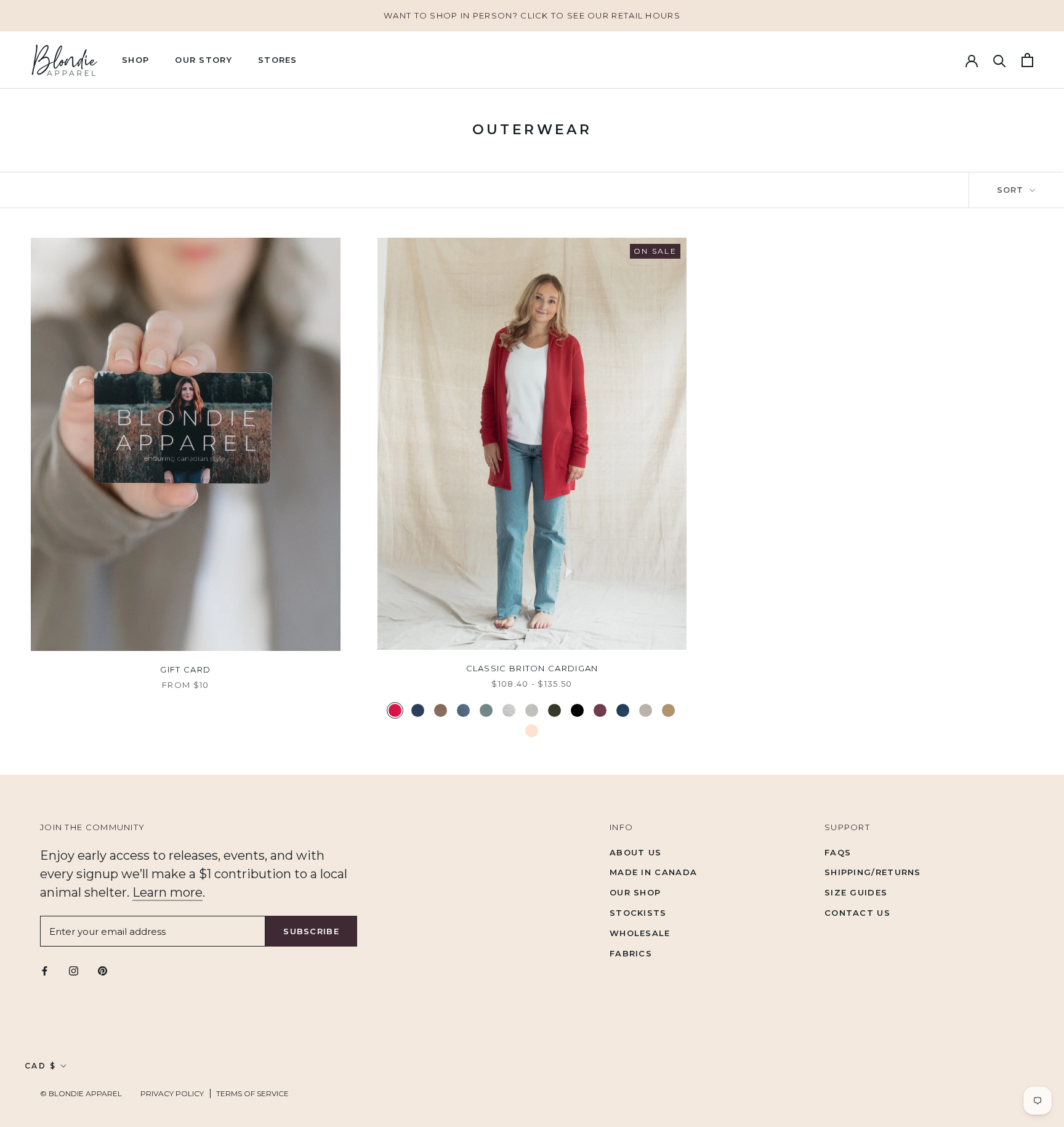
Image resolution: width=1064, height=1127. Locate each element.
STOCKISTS (638, 913)
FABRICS (631, 953)
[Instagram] (73, 970)
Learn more (167, 892)
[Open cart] (1027, 60)
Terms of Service (252, 1093)
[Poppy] (395, 710)
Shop (135, 60)
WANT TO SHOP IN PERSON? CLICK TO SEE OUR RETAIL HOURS (532, 15)
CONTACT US (857, 913)
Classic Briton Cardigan (532, 668)
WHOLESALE (640, 933)
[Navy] (417, 710)
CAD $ (40, 1065)
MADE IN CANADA (653, 872)
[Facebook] (44, 970)
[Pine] (554, 710)
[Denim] (622, 710)
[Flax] (531, 710)
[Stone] (645, 710)
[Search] (999, 60)
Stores (277, 60)
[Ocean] (463, 710)
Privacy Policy (172, 1093)
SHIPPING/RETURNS (872, 872)
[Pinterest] (102, 970)
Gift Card (185, 669)
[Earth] (440, 710)
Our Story (203, 60)
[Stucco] (668, 710)
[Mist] (486, 710)
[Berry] (600, 710)
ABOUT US (635, 852)
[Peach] (531, 730)
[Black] (577, 710)
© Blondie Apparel (81, 1093)
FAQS (837, 852)
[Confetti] (508, 710)
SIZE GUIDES (855, 892)
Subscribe (311, 931)
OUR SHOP (635, 892)
